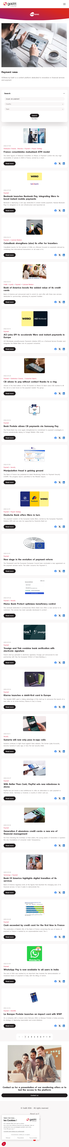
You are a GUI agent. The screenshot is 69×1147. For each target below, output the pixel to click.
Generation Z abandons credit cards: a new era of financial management (30, 832)
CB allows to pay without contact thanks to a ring (30, 381)
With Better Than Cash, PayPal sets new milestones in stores (32, 785)
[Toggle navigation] (64, 4)
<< (19, 1037)
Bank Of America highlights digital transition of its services (30, 879)
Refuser (8, 1138)
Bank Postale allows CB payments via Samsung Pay (31, 426)
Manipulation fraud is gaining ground (23, 470)
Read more (9, 163)
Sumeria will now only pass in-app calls (25, 739)
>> (49, 1037)
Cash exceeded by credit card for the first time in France (34, 925)
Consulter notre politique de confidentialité (14, 1131)
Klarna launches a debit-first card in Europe (27, 695)
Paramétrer (20, 1138)
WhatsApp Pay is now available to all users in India (31, 969)
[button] (4, 1144)
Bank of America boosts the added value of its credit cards (32, 289)
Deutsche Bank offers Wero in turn (22, 514)
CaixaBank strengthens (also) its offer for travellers (31, 243)
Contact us (34, 1095)
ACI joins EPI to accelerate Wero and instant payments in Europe (34, 336)
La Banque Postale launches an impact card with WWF (33, 1014)
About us (33, 1113)
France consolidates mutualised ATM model (27, 151)
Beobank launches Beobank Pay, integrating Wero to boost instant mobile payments (31, 197)
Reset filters (34, 118)
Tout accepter (33, 1138)
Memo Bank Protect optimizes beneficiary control (30, 603)
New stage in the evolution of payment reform (28, 559)
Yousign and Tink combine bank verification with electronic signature (29, 649)
